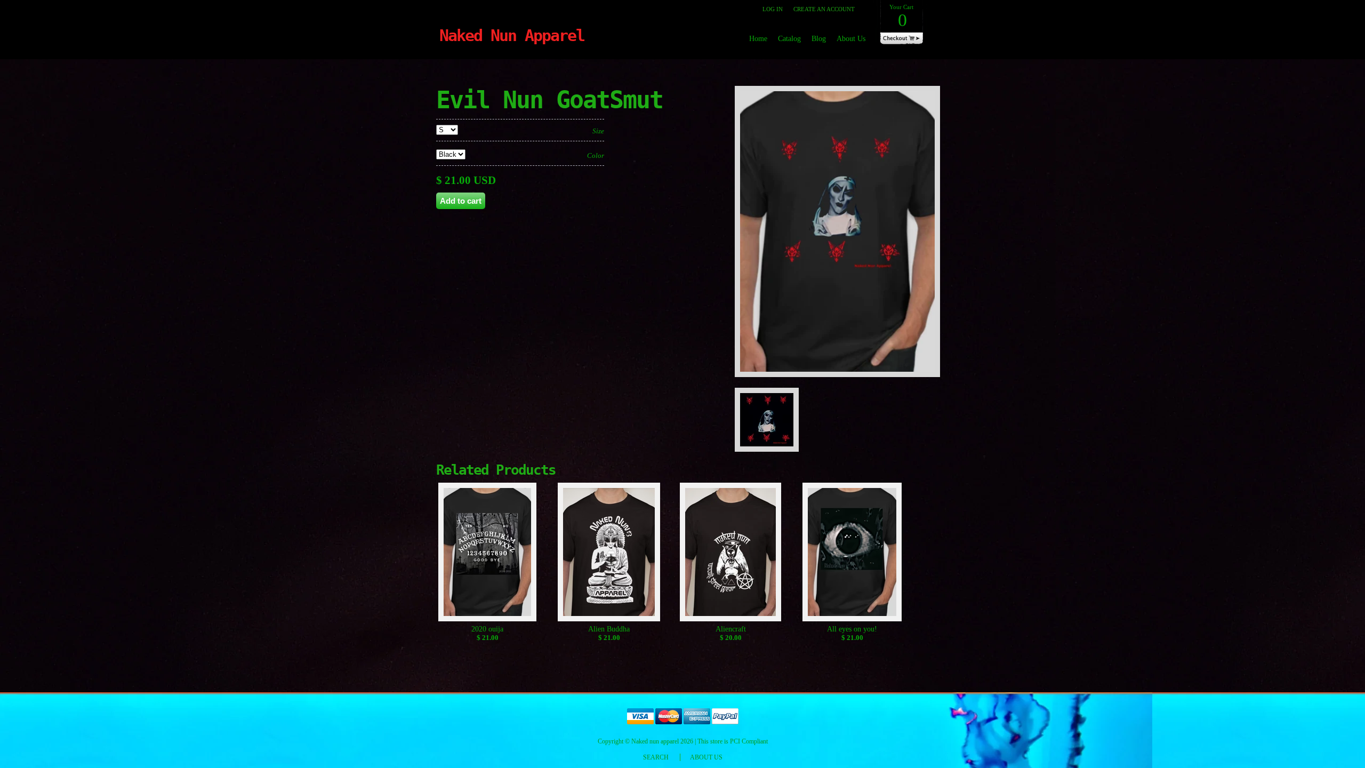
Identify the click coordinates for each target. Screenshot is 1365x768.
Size (598, 131)
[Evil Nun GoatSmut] (841, 383)
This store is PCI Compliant (732, 741)
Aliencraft (731, 629)
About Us (851, 39)
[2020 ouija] (487, 554)
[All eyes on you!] (852, 554)
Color (595, 155)
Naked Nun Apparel (511, 35)
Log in (772, 9)
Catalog (789, 39)
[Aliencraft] (730, 554)
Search (656, 757)
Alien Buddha (609, 629)
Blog (819, 39)
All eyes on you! (852, 629)
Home (758, 39)
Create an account (824, 9)
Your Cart (901, 17)
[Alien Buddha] (609, 554)
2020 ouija (487, 629)
